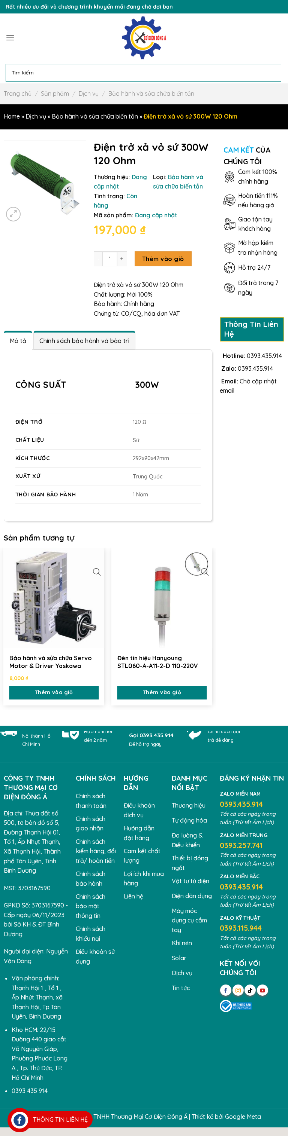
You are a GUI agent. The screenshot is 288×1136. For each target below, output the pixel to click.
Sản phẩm (55, 93)
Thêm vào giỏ (163, 259)
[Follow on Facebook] (225, 990)
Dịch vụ (89, 93)
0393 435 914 (30, 1090)
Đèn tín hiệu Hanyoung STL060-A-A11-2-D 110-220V (157, 662)
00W (149, 384)
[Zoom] (13, 214)
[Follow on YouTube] (262, 990)
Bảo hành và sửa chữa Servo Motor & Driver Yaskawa (50, 662)
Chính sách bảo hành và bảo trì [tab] (84, 341)
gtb (267, 1116)
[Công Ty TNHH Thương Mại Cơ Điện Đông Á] (144, 37)
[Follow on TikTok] (250, 990)
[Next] (212, 628)
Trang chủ (18, 93)
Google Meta (243, 1116)
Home (12, 116)
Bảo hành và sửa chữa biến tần (151, 93)
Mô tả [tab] (18, 341)
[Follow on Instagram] (238, 990)
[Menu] (10, 37)
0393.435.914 (264, 356)
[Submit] (274, 73)
